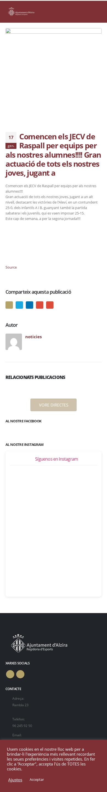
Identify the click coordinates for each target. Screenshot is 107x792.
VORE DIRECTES (53, 405)
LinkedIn (29, 305)
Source (11, 267)
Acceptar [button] (37, 779)
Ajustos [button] (15, 779)
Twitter (19, 305)
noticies (33, 336)
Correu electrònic (50, 305)
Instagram (20, 674)
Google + (39, 305)
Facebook (9, 305)
